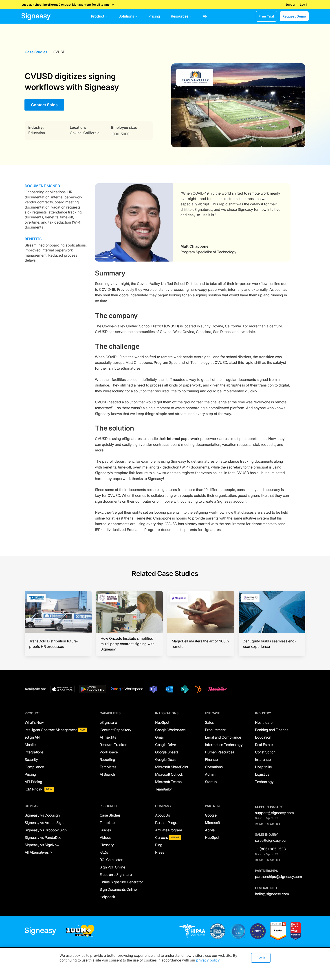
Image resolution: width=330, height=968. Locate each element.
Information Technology (223, 744)
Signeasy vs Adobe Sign (44, 822)
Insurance (263, 759)
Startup (211, 781)
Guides (105, 830)
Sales (209, 722)
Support (290, 4)
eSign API (32, 737)
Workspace (109, 752)
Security (31, 759)
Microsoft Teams (168, 781)
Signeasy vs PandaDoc (43, 837)
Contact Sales (44, 104)
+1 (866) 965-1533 (270, 849)
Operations (213, 767)
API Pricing (33, 781)
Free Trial (266, 16)
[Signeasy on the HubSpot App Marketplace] (197, 689)
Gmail (160, 737)
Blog (158, 845)
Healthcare (264, 722)
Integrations (34, 752)
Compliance (34, 767)
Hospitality (263, 767)
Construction (265, 752)
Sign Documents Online (118, 889)
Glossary (107, 845)
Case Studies (36, 52)
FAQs (104, 852)
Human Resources (219, 752)
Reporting (107, 759)
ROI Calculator (111, 859)
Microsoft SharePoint (171, 767)
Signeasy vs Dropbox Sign (46, 830)
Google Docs (165, 759)
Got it (261, 958)
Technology (264, 781)
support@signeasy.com (274, 812)
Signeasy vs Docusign (42, 815)
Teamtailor (163, 789)
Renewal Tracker (113, 744)
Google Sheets (166, 752)
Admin (210, 774)
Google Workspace (170, 730)
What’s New (34, 722)
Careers (161, 837)
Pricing (30, 774)
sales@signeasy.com (271, 840)
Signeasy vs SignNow (42, 845)
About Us (162, 815)
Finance (211, 759)
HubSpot (162, 722)
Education (263, 737)
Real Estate (264, 744)
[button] (99, 16)
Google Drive (165, 744)
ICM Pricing (34, 789)
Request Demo (294, 16)
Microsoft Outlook (169, 774)
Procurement (215, 730)
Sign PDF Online (112, 867)
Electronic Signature (116, 874)
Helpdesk (107, 897)
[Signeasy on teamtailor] (217, 689)
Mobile (30, 744)
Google (210, 815)
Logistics (262, 774)
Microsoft (212, 822)
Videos (105, 837)
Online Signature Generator (121, 882)
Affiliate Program (168, 830)
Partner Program (168, 822)
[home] (36, 16)
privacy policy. (208, 960)
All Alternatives (36, 852)
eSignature (108, 722)
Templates (108, 767)
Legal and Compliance (223, 737)
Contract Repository (115, 730)
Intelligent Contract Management (51, 730)
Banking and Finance (271, 730)
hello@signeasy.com (272, 894)
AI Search (107, 774)
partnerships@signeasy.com (278, 876)
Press (159, 852)
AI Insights (108, 737)
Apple (210, 830)
